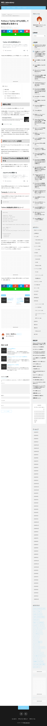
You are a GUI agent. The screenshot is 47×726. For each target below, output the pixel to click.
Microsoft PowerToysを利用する (39, 355)
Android (37, 125)
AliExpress (37, 331)
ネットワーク (36, 647)
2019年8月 (36, 573)
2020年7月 (36, 538)
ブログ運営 (36, 284)
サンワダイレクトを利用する (38, 349)
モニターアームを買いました (38, 374)
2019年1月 (36, 595)
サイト (2, 405)
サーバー (40, 633)
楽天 (42, 661)
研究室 (8, 7)
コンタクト (14, 718)
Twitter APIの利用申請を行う (10, 300)
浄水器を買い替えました (37, 377)
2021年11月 (36, 486)
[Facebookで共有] (4, 31)
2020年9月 (36, 531)
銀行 (35, 334)
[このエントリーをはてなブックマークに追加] (21, 31)
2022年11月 (36, 448)
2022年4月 (36, 470)
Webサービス (9, 26)
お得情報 (36, 233)
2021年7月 (36, 499)
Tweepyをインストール (10, 95)
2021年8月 (36, 496)
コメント (3, 383)
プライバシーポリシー (23, 718)
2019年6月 (36, 579)
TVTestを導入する (38, 110)
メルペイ (39, 658)
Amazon (35, 608)
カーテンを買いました (37, 363)
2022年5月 (36, 467)
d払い (40, 611)
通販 (35, 327)
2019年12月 (36, 560)
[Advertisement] (15, 69)
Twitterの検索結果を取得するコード (13, 97)
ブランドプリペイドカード (40, 313)
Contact (24, 7)
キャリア (35, 628)
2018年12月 (36, 599)
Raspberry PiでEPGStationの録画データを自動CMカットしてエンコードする (40, 192)
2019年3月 (36, 589)
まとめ (37, 130)
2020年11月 (36, 525)
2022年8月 (36, 457)
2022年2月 (36, 477)
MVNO (43, 616)
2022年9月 (36, 454)
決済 (35, 300)
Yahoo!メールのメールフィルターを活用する (17, 356)
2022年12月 (36, 445)
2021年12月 (36, 483)
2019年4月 (36, 586)
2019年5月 (36, 583)
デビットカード (38, 310)
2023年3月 (36, 435)
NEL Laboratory (7, 2)
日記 (35, 294)
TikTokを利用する (11, 348)
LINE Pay (35, 616)
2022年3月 (36, 473)
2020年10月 (36, 528)
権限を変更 (6, 89)
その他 (35, 252)
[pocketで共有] (27, 31)
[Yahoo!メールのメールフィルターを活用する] (4, 358)
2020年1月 (36, 557)
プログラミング (37, 281)
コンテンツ (36, 246)
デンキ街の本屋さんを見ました (38, 379)
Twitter (18, 7)
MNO (39, 616)
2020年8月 (36, 534)
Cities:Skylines (38, 80)
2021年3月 (36, 512)
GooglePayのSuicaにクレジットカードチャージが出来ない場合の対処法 (40, 84)
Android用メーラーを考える (40, 96)
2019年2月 (36, 592)
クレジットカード (38, 304)
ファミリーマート (37, 650)
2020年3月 (36, 551)
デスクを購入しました (37, 390)
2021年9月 (36, 493)
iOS (36, 262)
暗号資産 (36, 297)
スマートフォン (38, 275)
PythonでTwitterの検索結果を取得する (11, 93)
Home (3, 7)
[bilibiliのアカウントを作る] (4, 367)
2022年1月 (36, 480)
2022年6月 (36, 464)
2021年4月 (36, 509)
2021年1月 (36, 518)
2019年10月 (36, 567)
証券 (35, 321)
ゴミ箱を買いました (36, 368)
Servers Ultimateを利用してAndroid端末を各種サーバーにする (40, 154)
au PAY (43, 608)
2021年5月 (36, 506)
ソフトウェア (38, 194)
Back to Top (23, 707)
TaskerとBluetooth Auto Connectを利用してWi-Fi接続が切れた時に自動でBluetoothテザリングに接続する (40, 122)
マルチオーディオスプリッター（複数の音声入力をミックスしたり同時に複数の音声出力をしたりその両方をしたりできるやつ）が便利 (40, 177)
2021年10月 (36, 490)
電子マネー (37, 86)
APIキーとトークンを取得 (9, 91)
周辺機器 (37, 278)
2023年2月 (36, 438)
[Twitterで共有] (10, 31)
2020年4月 (36, 547)
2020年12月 (36, 522)
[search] (45, 36)
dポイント (35, 611)
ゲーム (35, 236)
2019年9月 (36, 570)
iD (38, 614)
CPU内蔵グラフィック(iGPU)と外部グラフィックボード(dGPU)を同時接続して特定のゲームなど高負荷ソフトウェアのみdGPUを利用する (40, 54)
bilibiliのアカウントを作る (13, 364)
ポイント (36, 287)
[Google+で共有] (15, 31)
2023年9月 (36, 432)
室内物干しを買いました (37, 366)
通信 (35, 324)
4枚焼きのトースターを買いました (39, 361)
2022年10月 (36, 451)
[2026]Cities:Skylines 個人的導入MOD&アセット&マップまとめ (40, 46)
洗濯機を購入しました (37, 397)
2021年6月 (36, 502)
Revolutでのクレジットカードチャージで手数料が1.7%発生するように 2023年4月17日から (39, 387)
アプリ (42, 625)
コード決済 (37, 307)
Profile (13, 7)
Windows (37, 135)
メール (3, 400)
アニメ (36, 249)
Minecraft (37, 243)
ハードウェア (38, 62)
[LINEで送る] (15, 34)
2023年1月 (36, 441)
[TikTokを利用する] (4, 350)
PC (36, 57)
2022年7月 (36, 461)
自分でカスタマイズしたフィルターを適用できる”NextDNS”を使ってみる (40, 213)
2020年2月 (36, 554)
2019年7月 (36, 576)
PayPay (35, 619)
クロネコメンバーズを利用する (38, 346)
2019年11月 (36, 563)
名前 (2, 395)
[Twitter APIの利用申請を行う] (4, 300)
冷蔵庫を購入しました (37, 393)
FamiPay (35, 614)
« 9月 (35, 422)
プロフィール (32, 718)
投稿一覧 (18, 334)
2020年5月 (36, 544)
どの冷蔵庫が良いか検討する (38, 395)
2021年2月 (36, 515)
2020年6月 (36, 541)
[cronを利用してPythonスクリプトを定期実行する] (27, 300)
